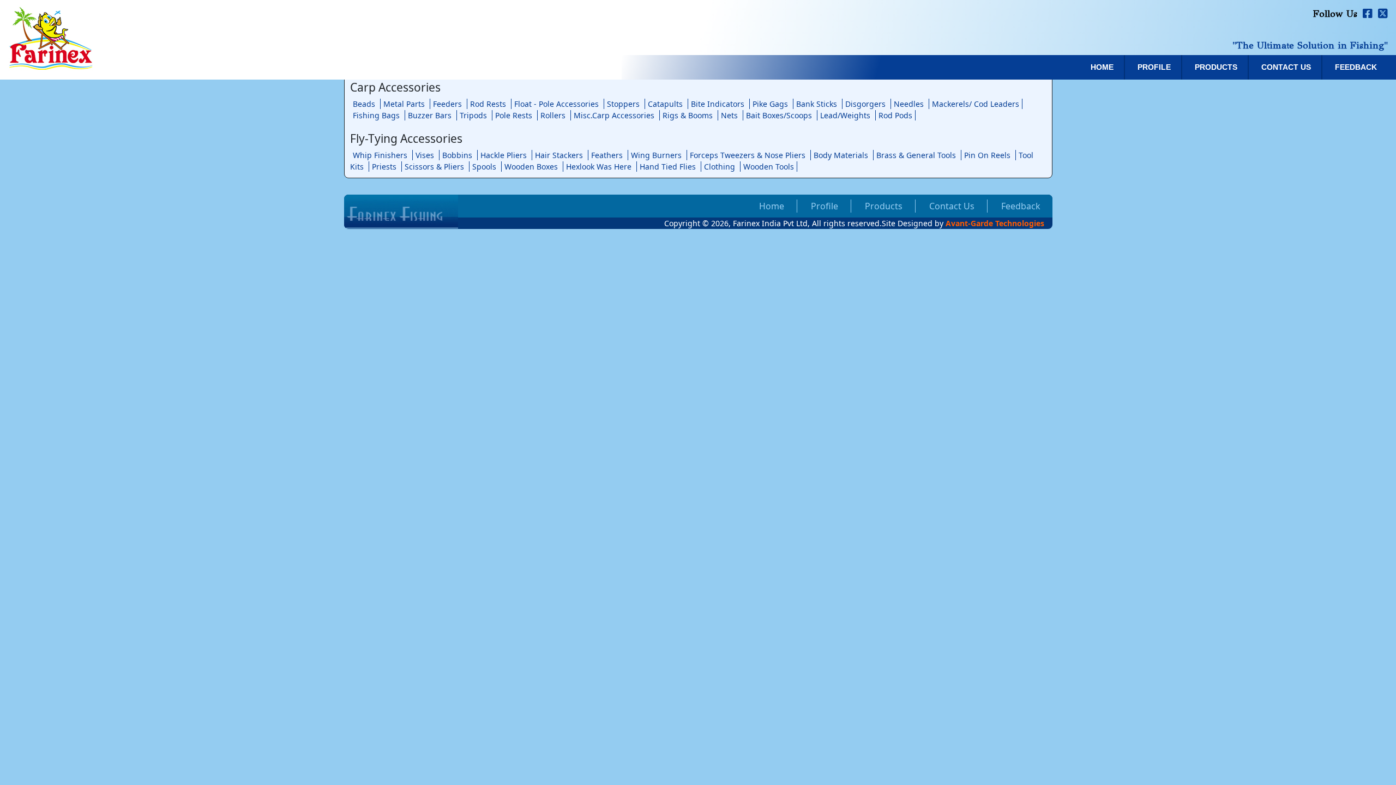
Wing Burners (656, 155)
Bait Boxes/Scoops (779, 115)
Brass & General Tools (916, 155)
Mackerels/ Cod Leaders (975, 104)
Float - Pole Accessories (556, 104)
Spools (484, 166)
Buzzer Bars (430, 115)
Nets (729, 115)
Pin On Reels (987, 155)
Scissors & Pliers (434, 166)
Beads (364, 104)
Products (1216, 67)
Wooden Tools (768, 166)
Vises (425, 155)
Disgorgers (865, 104)
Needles (909, 104)
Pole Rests (513, 115)
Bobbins (457, 155)
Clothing (719, 166)
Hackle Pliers (503, 155)
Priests (384, 166)
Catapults (665, 104)
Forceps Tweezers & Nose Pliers (747, 155)
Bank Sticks (816, 104)
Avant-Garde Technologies (995, 223)
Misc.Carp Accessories (614, 115)
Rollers (552, 115)
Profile (1154, 67)
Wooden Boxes (531, 166)
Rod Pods (895, 115)
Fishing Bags (376, 115)
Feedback (1356, 67)
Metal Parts (404, 104)
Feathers (607, 155)
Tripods (473, 115)
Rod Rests (488, 104)
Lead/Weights (845, 115)
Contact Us (1286, 67)
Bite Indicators (717, 104)
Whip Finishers (380, 155)
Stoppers (623, 104)
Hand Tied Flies (668, 166)
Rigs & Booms (688, 115)
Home (1102, 67)
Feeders (447, 104)
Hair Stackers (559, 155)
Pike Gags (770, 104)
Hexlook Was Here (598, 166)
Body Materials (841, 155)
